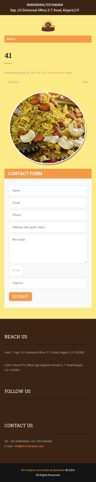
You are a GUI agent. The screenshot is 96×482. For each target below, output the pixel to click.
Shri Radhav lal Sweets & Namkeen (43, 470)
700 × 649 (46, 72)
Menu (11, 39)
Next (87, 82)
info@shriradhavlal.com (29, 446)
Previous (11, 82)
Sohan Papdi (64, 72)
